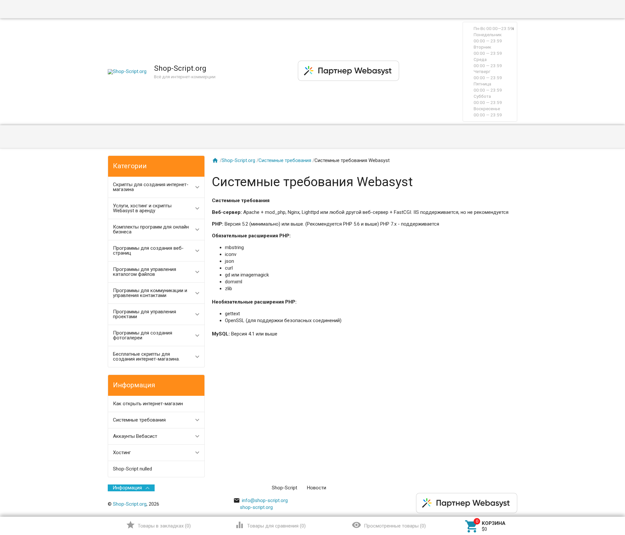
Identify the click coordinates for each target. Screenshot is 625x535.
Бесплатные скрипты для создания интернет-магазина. (146, 356)
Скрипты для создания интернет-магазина (150, 187)
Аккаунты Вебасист (135, 436)
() (158, 525)
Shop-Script (284, 488)
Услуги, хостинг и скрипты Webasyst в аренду (142, 208)
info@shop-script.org (260, 500)
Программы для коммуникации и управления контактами (150, 293)
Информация (127, 488)
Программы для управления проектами (144, 314)
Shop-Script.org (238, 160)
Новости (316, 488)
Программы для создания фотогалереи (142, 335)
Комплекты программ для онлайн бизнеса (151, 229)
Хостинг (122, 452)
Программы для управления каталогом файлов (144, 271)
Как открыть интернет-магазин (148, 404)
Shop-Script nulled (132, 469)
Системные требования (139, 420)
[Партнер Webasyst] (348, 79)
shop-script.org (256, 507)
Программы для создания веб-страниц (148, 250)
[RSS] (512, 488)
